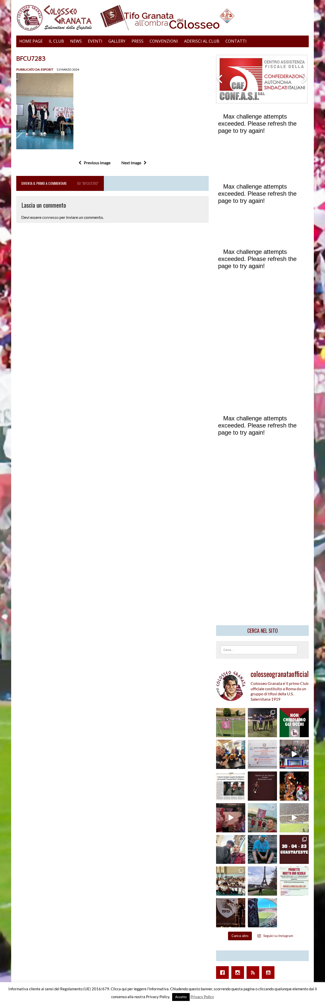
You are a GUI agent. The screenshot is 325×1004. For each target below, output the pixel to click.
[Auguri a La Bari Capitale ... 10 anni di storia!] (230, 817)
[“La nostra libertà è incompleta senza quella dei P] (294, 722)
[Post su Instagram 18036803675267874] (294, 754)
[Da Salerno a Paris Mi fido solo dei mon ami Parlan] (262, 881)
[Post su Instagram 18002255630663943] (262, 786)
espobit (47, 69)
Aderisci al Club (201, 41)
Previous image (97, 162)
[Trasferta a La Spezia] (230, 754)
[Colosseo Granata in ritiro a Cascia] (230, 722)
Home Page (31, 41)
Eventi (95, 41)
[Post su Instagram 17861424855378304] (230, 786)
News (76, 41)
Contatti (236, 41)
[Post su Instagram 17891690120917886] (294, 881)
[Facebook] (223, 972)
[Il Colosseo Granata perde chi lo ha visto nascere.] (230, 849)
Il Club (56, 41)
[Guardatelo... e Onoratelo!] (230, 912)
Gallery (116, 41)
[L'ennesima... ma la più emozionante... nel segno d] (262, 754)
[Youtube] (269, 972)
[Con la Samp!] (262, 817)
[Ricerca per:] (259, 649)
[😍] (262, 849)
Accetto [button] (181, 997)
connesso (50, 217)
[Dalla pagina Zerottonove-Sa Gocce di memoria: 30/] (294, 849)
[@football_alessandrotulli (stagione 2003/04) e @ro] (262, 722)
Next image (131, 162)
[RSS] (254, 972)
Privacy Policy (202, 996)
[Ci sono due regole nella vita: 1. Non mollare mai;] (262, 912)
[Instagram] (239, 972)
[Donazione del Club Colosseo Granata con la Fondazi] (230, 881)
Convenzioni (164, 41)
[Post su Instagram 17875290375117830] (294, 817)
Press (137, 41)
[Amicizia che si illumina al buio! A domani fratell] (294, 786)
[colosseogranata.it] (162, 17)
